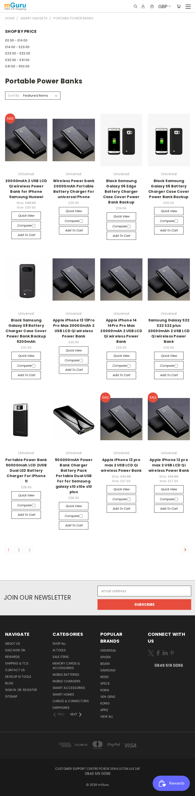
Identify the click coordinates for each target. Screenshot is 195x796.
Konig (105, 703)
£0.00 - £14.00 (16, 40)
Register (30, 690)
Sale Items (61, 657)
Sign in (11, 690)
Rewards (12, 657)
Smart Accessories (69, 688)
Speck (105, 683)
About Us (12, 643)
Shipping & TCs (16, 663)
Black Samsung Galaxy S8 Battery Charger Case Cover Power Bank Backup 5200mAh (26, 331)
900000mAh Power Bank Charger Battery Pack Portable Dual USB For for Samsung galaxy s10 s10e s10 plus (74, 475)
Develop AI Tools (18, 676)
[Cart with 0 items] (178, 6)
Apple (104, 710)
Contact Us (15, 670)
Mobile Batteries (66, 674)
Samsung (108, 670)
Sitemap (11, 696)
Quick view (26, 215)
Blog (9, 683)
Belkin (105, 663)
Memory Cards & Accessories (66, 665)
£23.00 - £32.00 (17, 53)
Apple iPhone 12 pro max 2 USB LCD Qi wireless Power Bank (169, 465)
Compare (24, 225)
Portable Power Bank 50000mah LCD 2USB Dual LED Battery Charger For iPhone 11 (26, 470)
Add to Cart (26, 235)
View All (106, 716)
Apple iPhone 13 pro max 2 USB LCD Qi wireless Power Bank (121, 465)
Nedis (104, 677)
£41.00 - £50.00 (17, 66)
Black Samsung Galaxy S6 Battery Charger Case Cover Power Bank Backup (168, 188)
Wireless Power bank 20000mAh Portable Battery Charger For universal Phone (74, 188)
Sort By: (14, 95)
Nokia (104, 690)
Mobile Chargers (66, 681)
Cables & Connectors (71, 701)
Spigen (105, 657)
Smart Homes (63, 694)
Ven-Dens (107, 697)
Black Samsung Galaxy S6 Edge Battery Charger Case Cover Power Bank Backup (121, 191)
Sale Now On (15, 650)
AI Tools (59, 650)
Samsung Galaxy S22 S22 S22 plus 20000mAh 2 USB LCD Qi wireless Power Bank (169, 331)
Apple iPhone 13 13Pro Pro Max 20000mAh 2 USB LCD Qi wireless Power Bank (74, 328)
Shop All (59, 643)
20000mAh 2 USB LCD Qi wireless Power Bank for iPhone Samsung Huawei (26, 188)
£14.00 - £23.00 (17, 47)
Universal (108, 650)
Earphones (61, 707)
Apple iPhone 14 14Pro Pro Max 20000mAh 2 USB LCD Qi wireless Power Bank (121, 331)
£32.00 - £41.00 (17, 59)
